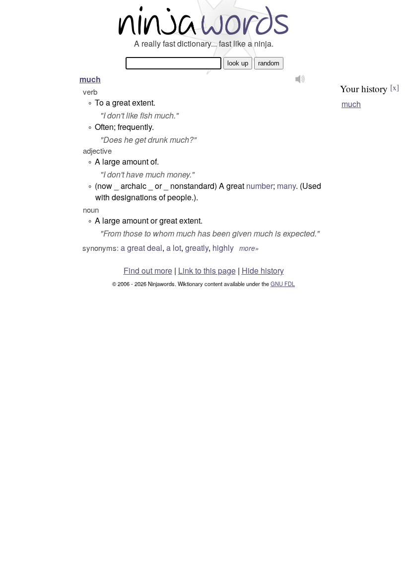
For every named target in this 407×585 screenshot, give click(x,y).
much (90, 79)
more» (249, 248)
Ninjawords (203, 20)
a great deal (141, 247)
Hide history (263, 270)
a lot (173, 247)
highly (223, 247)
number (259, 185)
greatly (196, 247)
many (286, 185)
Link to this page (207, 270)
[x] (394, 87)
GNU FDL (283, 284)
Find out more (148, 270)
